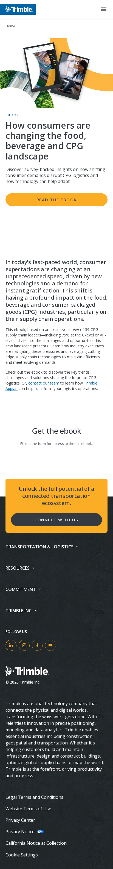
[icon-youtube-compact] (50, 645)
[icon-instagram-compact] (24, 645)
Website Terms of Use (28, 809)
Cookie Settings (21, 855)
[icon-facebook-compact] (37, 645)
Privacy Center (20, 820)
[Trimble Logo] (18, 9)
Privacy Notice (20, 832)
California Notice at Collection (36, 843)
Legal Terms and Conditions (34, 797)
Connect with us (56, 519)
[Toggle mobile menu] (103, 9)
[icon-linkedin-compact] (11, 645)
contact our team (43, 383)
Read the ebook (56, 199)
